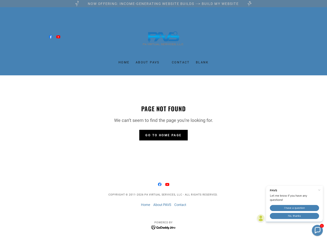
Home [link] (124, 62)
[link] (50, 37)
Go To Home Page (163, 135)
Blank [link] (202, 62)
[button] (317, 230)
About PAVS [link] (148, 62)
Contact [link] (181, 62)
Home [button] (145, 205)
